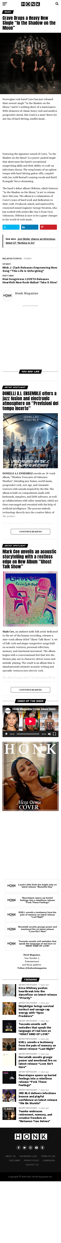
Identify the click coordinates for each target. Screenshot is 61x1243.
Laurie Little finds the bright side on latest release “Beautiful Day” (37, 885)
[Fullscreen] (54, 734)
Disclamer (14, 1160)
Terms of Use (48, 1156)
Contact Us (31, 1165)
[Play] (6, 734)
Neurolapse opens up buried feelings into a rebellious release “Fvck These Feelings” (37, 900)
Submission (49, 1160)
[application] (30, 721)
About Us (10, 1156)
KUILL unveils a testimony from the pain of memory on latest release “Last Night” (37, 914)
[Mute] (49, 734)
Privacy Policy (31, 1160)
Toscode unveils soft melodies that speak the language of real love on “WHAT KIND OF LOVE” (37, 943)
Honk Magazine (26, 293)
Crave (28, 259)
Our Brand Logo (28, 1156)
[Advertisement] (30, 337)
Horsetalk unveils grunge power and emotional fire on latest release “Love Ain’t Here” (37, 929)
